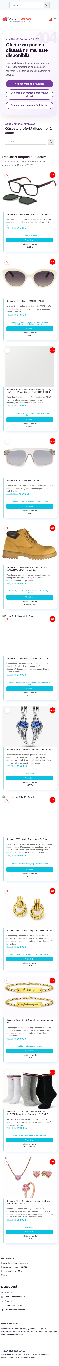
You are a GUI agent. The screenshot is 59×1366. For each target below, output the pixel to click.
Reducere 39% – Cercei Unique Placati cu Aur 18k (29, 930)
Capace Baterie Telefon (20, 413)
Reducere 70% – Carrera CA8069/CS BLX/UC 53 (28, 214)
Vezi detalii (29, 240)
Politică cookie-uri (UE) (11, 1271)
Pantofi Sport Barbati (30, 591)
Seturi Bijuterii (29, 1227)
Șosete (15, 1135)
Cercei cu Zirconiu (24, 954)
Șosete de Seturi (27, 1135)
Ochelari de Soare (18, 322)
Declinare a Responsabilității (14, 1267)
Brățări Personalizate (34, 1046)
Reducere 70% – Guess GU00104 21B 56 (25, 301)
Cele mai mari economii (15, 1310)
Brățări (20, 1046)
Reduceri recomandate (15, 1297)
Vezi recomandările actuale (29, 84)
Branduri (8, 1292)
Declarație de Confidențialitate (14, 1263)
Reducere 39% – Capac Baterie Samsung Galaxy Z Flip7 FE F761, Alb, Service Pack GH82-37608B (29, 390)
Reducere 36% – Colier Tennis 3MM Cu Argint (27, 839)
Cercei (11, 682)
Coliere (14, 863)
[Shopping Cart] (50, 19)
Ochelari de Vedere (30, 235)
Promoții (8, 1301)
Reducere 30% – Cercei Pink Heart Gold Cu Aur (28, 658)
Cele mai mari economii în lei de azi (29, 105)
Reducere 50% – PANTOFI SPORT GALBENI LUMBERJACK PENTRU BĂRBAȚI (26, 568)
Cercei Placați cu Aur (42, 954)
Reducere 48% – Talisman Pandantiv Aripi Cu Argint (29, 749)
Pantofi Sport (14, 591)
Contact (4, 1275)
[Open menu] (55, 19)
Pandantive (30, 773)
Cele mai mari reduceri (15, 1305)
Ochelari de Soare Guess (34, 324)
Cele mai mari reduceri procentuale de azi (29, 94)
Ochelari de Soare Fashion (38, 502)
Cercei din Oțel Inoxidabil (26, 682)
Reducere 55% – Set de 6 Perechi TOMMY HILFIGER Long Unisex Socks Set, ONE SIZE (27, 1113)
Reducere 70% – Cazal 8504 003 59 (22, 480)
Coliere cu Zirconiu (26, 863)
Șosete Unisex (41, 1135)
